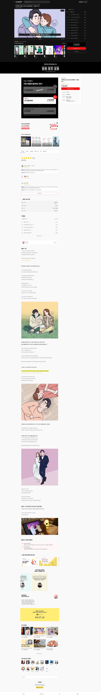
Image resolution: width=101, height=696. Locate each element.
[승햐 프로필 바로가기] (22, 183)
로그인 (86, 1)
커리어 (42, 671)
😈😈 (25, 176)
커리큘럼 (40, 38)
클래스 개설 (81, 1)
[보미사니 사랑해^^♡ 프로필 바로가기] (22, 167)
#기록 (35, 4)
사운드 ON (62, 10)
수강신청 (76, 48)
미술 (23, 671)
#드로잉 (23, 4)
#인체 (28, 4)
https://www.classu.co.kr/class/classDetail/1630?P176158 (31, 372)
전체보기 (47, 671)
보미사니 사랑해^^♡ (28, 165)
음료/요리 (32, 671)
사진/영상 (27, 671)
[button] (76, 12)
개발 (47, 664)
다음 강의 (62, 38)
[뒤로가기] (14, 2)
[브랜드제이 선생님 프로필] (56, 597)
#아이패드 (16, 4)
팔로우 (21, 7)
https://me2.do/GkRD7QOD (26, 260)
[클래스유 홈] (18, 2)
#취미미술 (20, 4)
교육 (32, 664)
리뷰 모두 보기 (40, 193)
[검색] (48, 2)
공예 (56, 664)
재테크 (37, 664)
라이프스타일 (37, 672)
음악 (23, 664)
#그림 (26, 4)
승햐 (25, 183)
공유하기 (77, 51)
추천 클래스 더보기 (39, 653)
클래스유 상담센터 (40, 687)
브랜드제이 (17, 7)
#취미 (32, 4)
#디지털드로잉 (38, 4)
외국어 (28, 664)
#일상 (30, 4)
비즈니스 (42, 664)
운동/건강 (51, 664)
